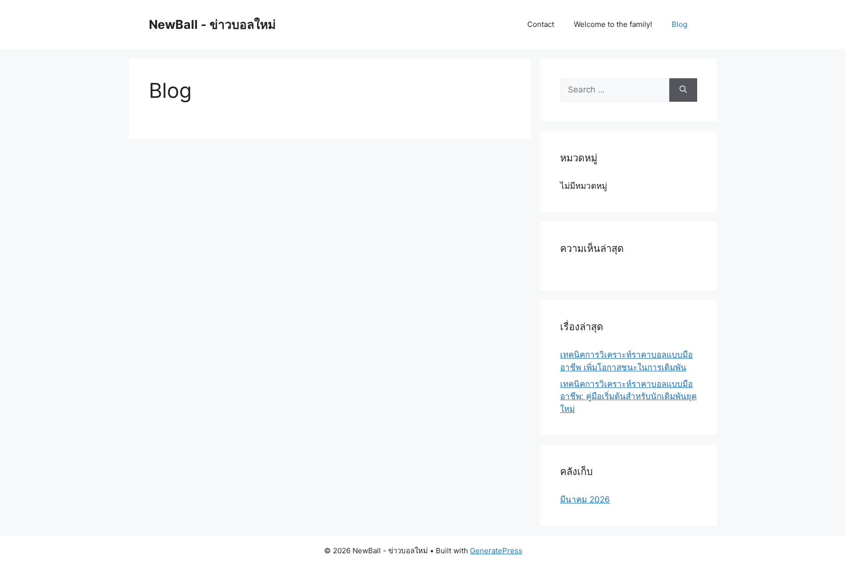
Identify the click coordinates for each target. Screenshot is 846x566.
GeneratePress (496, 550)
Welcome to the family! (613, 24)
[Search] (683, 90)
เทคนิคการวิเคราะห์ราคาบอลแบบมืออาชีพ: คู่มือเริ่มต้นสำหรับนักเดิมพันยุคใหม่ (628, 396)
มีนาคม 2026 (585, 499)
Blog (679, 24)
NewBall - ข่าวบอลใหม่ (212, 24)
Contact (540, 24)
